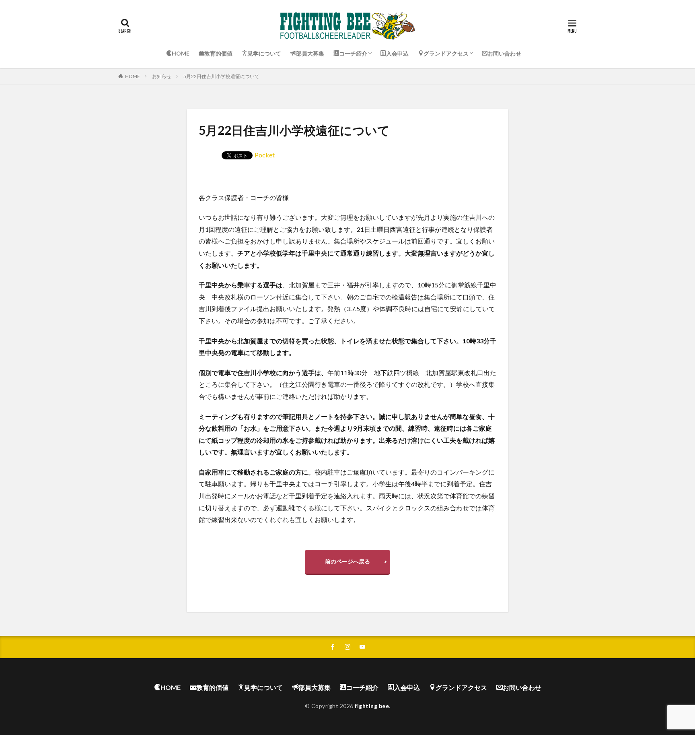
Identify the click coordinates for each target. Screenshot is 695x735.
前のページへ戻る (347, 561)
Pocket (265, 155)
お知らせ (161, 76)
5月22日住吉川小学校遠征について (221, 76)
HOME (132, 76)
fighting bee (372, 705)
